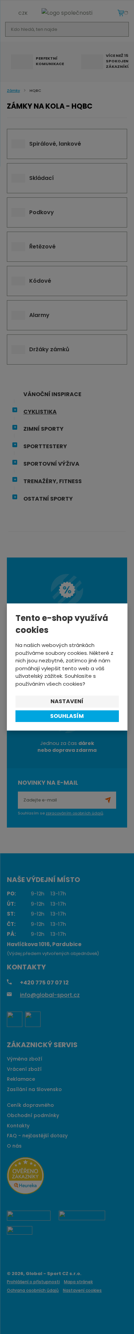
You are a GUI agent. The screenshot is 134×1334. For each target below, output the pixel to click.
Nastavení (67, 701)
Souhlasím (67, 716)
